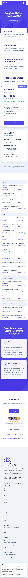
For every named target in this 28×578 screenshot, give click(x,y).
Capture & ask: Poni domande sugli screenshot (13, 243)
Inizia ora (14, 123)
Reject (4, 574)
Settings (11, 574)
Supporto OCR (5, 249)
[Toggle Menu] (23, 3)
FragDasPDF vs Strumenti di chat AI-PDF (14, 438)
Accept (18, 574)
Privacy (10, 571)
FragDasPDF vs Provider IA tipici (14, 434)
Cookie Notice (5, 571)
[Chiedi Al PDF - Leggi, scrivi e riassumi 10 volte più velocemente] (6, 3)
